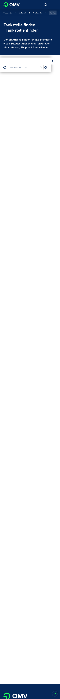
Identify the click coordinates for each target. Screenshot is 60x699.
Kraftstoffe (37, 13)
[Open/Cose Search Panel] (45, 4)
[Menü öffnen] (54, 5)
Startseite (7, 13)
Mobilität (22, 13)
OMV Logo (9, 4)
